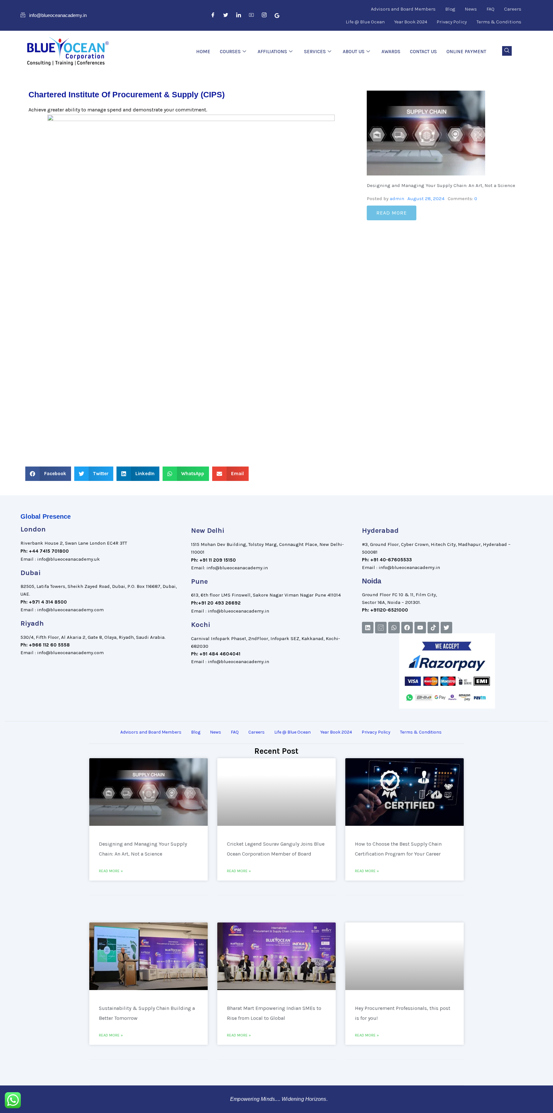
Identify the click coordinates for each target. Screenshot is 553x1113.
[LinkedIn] (239, 15)
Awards (390, 51)
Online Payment (466, 51)
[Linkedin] (367, 627)
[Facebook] (213, 15)
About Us (354, 51)
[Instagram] (264, 15)
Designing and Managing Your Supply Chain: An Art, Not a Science (441, 185)
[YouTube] (251, 15)
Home (203, 51)
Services (315, 51)
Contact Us (423, 51)
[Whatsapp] (394, 627)
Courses (230, 51)
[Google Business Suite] (277, 15)
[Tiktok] (433, 627)
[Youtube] (420, 627)
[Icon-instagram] (381, 627)
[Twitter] (226, 15)
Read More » (111, 871)
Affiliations (272, 51)
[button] (507, 51)
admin (397, 198)
